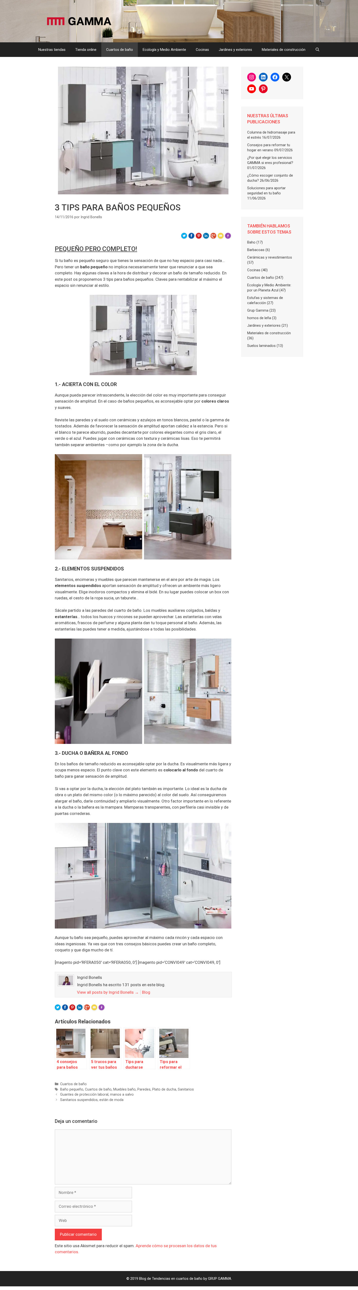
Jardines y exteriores (235, 49)
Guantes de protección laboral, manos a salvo (97, 1094)
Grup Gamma (257, 310)
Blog (146, 992)
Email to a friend (221, 237)
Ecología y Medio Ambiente (164, 49)
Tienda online (85, 49)
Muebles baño (124, 1089)
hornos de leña (259, 318)
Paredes (144, 1089)
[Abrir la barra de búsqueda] (317, 49)
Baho (251, 242)
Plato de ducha (164, 1089)
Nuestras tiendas (52, 49)
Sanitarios (186, 1089)
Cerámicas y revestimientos (269, 257)
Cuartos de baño (119, 49)
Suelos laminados (261, 345)
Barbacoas (255, 250)
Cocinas (202, 49)
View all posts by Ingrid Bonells (108, 992)
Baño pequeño (71, 1089)
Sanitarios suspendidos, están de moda (91, 1100)
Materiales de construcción (283, 49)
